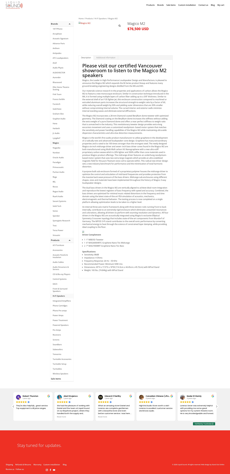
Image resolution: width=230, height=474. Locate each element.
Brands (160, 5)
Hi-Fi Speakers (101, 18)
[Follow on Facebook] (50, 470)
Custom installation (187, 5)
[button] (120, 26)
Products (150, 5)
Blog (213, 5)
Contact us (203, 5)
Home (81, 18)
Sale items (171, 5)
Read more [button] (61, 417)
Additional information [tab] (105, 57)
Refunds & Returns (23, 464)
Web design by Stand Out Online (212, 464)
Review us (10, 469)
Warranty (37, 464)
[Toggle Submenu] (69, 23)
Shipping (9, 464)
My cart (220, 5)
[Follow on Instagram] (47, 470)
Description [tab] (86, 57)
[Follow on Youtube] (54, 470)
